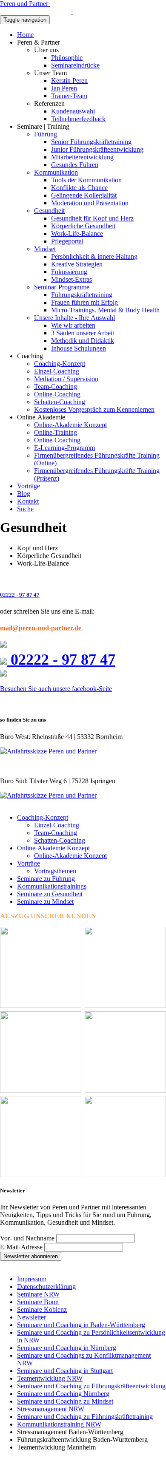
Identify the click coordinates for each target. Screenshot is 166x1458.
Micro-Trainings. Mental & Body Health (105, 310)
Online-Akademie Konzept (70, 424)
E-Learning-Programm (64, 447)
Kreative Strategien (77, 264)
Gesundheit (49, 210)
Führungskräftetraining (81, 294)
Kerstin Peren (69, 80)
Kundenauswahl (73, 111)
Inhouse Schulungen (78, 348)
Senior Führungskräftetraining (91, 141)
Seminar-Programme (61, 287)
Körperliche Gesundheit (83, 225)
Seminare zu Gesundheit (50, 893)
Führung (45, 134)
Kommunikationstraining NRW (59, 1424)
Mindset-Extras (71, 279)
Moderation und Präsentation (90, 203)
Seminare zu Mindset (45, 901)
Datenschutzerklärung (46, 1286)
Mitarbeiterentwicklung (82, 157)
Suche (25, 508)
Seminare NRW (38, 1294)
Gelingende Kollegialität (84, 195)
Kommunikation (56, 172)
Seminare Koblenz (42, 1309)
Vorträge (28, 486)
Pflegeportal (67, 241)
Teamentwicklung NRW (50, 1378)
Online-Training (55, 432)
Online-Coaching (57, 394)
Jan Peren (64, 88)
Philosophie (67, 57)
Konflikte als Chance (79, 187)
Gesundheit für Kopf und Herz (92, 218)
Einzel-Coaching (56, 371)
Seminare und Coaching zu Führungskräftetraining (85, 1416)
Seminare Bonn (38, 1301)
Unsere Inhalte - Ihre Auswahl (74, 317)
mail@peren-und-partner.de (40, 627)
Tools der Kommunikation (86, 180)
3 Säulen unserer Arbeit (82, 333)
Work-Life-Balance (77, 233)
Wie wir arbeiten (73, 325)
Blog (23, 493)
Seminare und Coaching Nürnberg (63, 1393)
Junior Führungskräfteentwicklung (97, 149)
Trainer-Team (69, 95)
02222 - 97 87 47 (20, 595)
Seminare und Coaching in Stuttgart (65, 1370)
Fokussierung (69, 271)
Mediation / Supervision (66, 378)
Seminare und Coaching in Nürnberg (66, 1347)
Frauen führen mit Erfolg (84, 302)
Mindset (45, 248)
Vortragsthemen (55, 871)
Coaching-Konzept (59, 363)
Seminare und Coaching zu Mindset (65, 1401)
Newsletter (31, 1317)
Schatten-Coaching (59, 401)
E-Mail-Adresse (21, 1247)
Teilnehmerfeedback (78, 118)
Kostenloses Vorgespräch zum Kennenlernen (94, 409)
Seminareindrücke (75, 65)
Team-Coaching (55, 386)
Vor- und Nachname (27, 1238)
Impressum (31, 1278)
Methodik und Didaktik (82, 340)
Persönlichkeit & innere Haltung (94, 256)
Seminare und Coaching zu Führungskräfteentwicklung (91, 1386)
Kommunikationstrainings (51, 886)
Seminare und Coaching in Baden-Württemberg (81, 1324)
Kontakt (28, 501)
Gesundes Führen (74, 164)
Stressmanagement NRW (50, 1409)
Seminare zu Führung (46, 878)
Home (25, 34)
